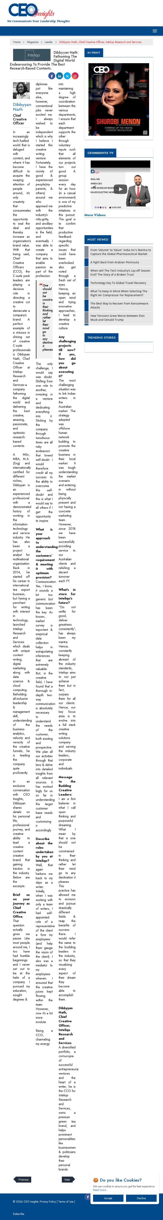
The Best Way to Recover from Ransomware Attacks (119, 305)
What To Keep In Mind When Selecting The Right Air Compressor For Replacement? (118, 293)
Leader (49, 42)
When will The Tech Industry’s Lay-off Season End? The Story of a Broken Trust (120, 272)
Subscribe (18, 1214)
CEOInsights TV (100, 153)
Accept (108, 1198)
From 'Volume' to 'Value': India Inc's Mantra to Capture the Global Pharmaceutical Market (120, 252)
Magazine (32, 42)
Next (67, 1180)
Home (16, 42)
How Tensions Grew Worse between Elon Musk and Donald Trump (117, 318)
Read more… (100, 1190)
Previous (23, 1180)
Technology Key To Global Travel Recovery (118, 283)
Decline (141, 1198)
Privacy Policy (48, 1202)
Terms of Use (65, 1202)
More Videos (95, 215)
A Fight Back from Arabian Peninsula (114, 262)
